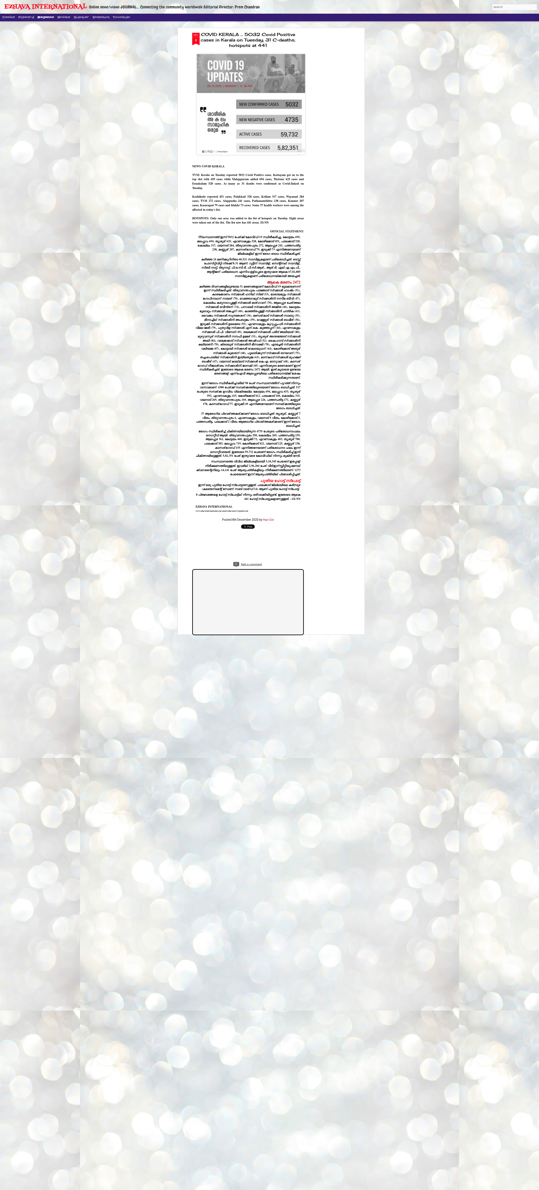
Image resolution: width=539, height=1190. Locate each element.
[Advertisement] (327, 99)
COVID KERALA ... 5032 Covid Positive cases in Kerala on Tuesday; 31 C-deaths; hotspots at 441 (248, 40)
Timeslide (121, 17)
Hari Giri (268, 519)
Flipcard (26, 17)
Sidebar (81, 17)
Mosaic (63, 17)
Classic (8, 17)
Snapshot (100, 17)
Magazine (45, 17)
